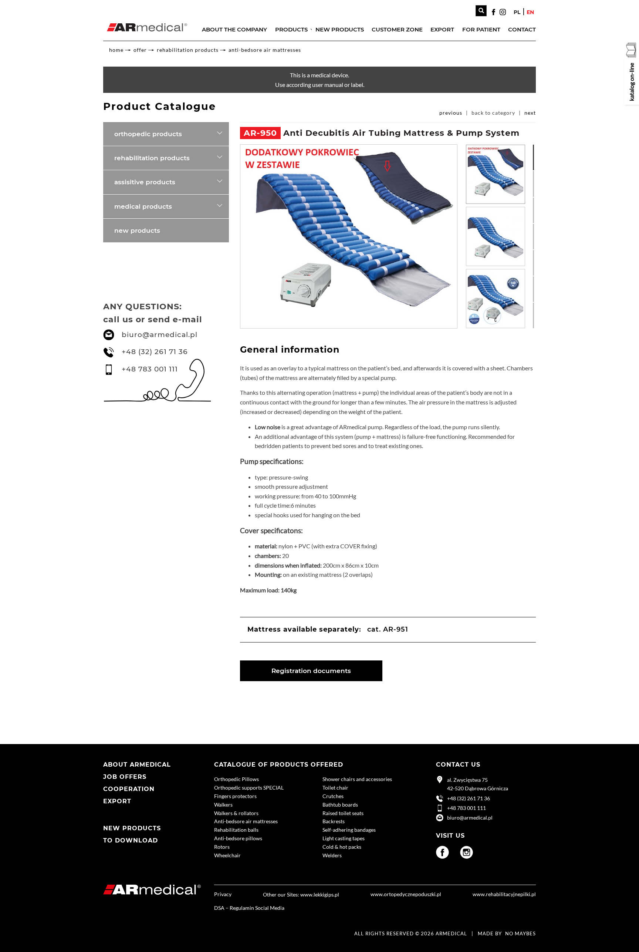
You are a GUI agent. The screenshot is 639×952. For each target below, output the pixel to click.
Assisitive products (144, 182)
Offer (140, 50)
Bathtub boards (340, 804)
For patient (481, 29)
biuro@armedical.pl (159, 334)
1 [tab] (536, 148)
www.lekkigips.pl (319, 894)
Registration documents (311, 671)
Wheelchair (227, 855)
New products (339, 29)
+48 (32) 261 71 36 (155, 351)
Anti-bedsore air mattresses (265, 50)
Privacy (222, 894)
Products (291, 29)
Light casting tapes (343, 838)
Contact (522, 29)
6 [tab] (536, 279)
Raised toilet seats (343, 813)
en (530, 12)
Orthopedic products (148, 134)
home (116, 50)
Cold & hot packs (341, 847)
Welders (332, 855)
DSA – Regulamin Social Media (249, 908)
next (530, 113)
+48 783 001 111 (150, 369)
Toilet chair (335, 787)
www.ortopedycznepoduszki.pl (406, 894)
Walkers (223, 804)
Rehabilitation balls (236, 830)
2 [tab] (536, 174)
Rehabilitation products (188, 50)
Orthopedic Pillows (236, 779)
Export (442, 29)
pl (517, 12)
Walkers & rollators (236, 813)
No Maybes (520, 933)
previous (450, 113)
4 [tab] (536, 227)
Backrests (333, 821)
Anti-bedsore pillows (238, 838)
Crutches (333, 796)
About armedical (137, 764)
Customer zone (397, 29)
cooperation (129, 789)
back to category (493, 113)
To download (130, 840)
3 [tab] (536, 201)
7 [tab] (536, 306)
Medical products (143, 206)
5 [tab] (536, 253)
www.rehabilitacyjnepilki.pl (504, 894)
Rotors (222, 847)
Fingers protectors (235, 796)
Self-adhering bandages (349, 830)
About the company (234, 29)
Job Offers (124, 776)
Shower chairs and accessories (357, 779)
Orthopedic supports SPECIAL (249, 787)
